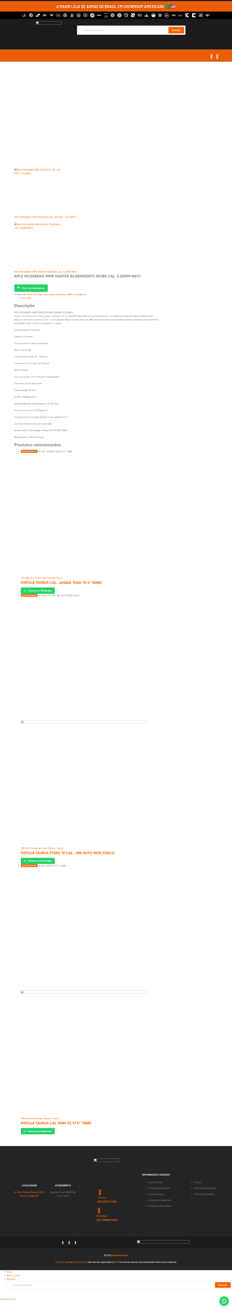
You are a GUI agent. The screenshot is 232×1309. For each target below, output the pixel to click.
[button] (224, 1301)
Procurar (222, 1285)
